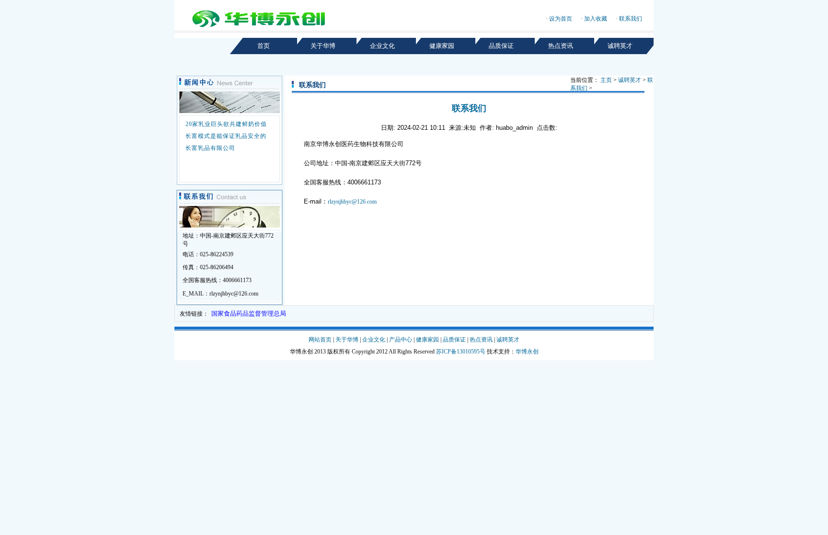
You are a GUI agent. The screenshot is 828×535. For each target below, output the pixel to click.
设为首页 (560, 18)
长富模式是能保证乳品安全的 (225, 136)
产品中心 (400, 339)
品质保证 (454, 339)
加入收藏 (595, 18)
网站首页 (320, 339)
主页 (606, 80)
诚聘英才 (629, 80)
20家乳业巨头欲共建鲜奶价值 (226, 124)
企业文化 (373, 339)
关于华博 (346, 339)
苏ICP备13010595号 (460, 351)
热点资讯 (481, 339)
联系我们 (630, 18)
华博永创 (527, 351)
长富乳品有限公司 (210, 148)
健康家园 (427, 339)
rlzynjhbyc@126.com (352, 201)
